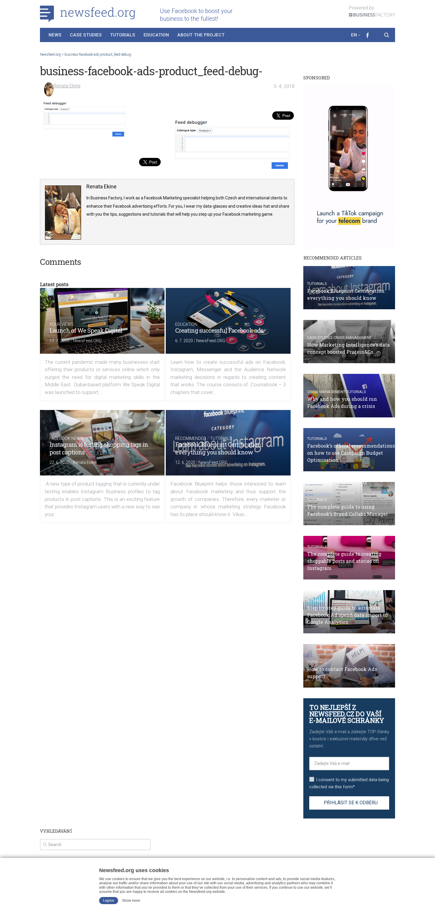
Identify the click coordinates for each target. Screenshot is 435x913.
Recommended (190, 438)
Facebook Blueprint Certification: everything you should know (218, 448)
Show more (131, 900)
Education (156, 35)
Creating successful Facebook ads (219, 330)
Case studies (320, 337)
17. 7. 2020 (59, 340)
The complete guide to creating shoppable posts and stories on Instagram (344, 561)
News (55, 35)
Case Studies (86, 35)
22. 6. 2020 (59, 462)
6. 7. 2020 (184, 340)
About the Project (201, 35)
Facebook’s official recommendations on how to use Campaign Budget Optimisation (351, 453)
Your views (61, 324)
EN (354, 35)
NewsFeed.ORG (87, 340)
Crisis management (353, 337)
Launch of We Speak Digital (85, 330)
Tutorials (122, 35)
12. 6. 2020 (185, 462)
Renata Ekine (67, 86)
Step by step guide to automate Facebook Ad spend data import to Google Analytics (347, 615)
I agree (108, 900)
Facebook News (66, 438)
